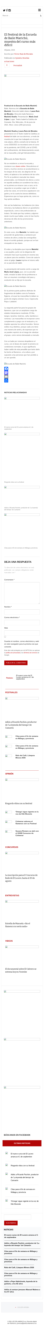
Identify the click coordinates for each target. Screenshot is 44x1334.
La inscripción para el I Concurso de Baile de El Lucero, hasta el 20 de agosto (21, 878)
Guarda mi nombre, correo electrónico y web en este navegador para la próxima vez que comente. (21, 644)
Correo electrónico (12, 617)
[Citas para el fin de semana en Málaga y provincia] (8, 738)
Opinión (18, 58)
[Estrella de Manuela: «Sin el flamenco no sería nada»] (22, 910)
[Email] (22, 377)
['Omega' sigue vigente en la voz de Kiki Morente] (8, 814)
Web (6, 628)
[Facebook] (22, 369)
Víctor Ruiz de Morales (23, 54)
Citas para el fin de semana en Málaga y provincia (21, 548)
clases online (20, 166)
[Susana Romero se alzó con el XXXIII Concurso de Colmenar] (8, 833)
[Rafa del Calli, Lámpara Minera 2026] (8, 758)
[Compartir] (22, 380)
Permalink (17, 65)
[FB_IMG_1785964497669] (22, 1040)
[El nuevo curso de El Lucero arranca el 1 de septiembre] (6, 1153)
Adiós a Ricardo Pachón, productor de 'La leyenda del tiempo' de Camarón (21, 725)
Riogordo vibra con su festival (14, 482)
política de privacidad (13, 653)
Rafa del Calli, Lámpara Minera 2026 (19, 1267)
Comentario (9, 580)
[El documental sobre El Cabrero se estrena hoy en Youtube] (22, 955)
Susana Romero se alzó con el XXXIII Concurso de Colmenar (27, 833)
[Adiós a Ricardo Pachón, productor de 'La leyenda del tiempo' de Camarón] (22, 707)
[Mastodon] (22, 373)
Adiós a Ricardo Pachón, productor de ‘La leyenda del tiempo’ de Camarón (21, 509)
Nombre (8, 607)
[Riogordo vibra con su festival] (22, 788)
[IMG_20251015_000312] (22, 992)
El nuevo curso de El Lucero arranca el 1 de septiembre (18, 428)
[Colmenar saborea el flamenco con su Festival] (8, 824)
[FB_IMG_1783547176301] (22, 1088)
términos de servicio (30, 653)
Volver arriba (23, 1307)
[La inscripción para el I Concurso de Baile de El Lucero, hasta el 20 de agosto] (22, 862)
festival (7, 136)
